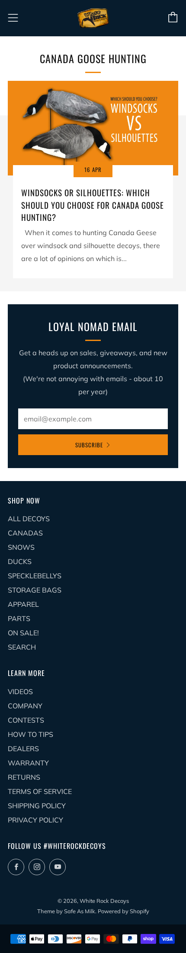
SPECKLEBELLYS (34, 575)
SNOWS (21, 547)
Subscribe (89, 444)
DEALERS (23, 748)
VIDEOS (20, 691)
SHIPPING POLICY (37, 805)
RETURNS (24, 777)
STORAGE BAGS (34, 590)
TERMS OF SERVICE (40, 791)
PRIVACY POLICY (35, 820)
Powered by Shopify (123, 911)
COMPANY (25, 705)
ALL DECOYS (29, 518)
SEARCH (22, 647)
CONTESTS (26, 720)
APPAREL (23, 604)
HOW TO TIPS (30, 734)
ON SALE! (23, 632)
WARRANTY (28, 763)
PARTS (19, 618)
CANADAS (25, 533)
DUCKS (20, 561)
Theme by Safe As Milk (66, 911)
